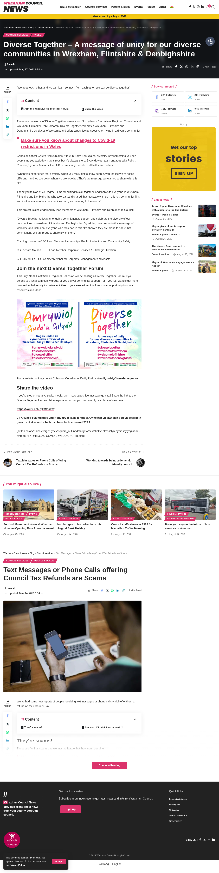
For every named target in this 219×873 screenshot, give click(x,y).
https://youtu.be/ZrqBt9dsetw (35, 409)
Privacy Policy (17, 865)
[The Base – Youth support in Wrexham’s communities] (207, 250)
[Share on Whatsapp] (186, 66)
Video (37, 35)
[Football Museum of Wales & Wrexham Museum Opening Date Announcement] (28, 504)
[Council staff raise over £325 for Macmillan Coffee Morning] (136, 504)
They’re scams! (33, 727)
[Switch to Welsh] (172, 7)
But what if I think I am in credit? (104, 727)
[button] (59, 861)
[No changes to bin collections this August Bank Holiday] (82, 504)
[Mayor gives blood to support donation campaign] (207, 230)
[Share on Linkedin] (192, 66)
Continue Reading (109, 765)
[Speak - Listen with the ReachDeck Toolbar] (210, 41)
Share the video (94, 109)
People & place (170, 214)
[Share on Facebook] (175, 66)
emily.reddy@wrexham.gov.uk (118, 378)
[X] (194, 6)
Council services (17, 35)
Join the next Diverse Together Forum (46, 108)
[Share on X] (181, 66)
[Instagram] (198, 6)
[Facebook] (190, 6)
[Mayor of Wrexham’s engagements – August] (207, 266)
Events (155, 214)
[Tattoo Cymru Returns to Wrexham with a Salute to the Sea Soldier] (207, 211)
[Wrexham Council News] (23, 7)
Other (174, 234)
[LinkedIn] (202, 6)
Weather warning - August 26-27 (109, 16)
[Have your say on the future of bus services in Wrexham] (190, 504)
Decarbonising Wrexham (180, 519)
